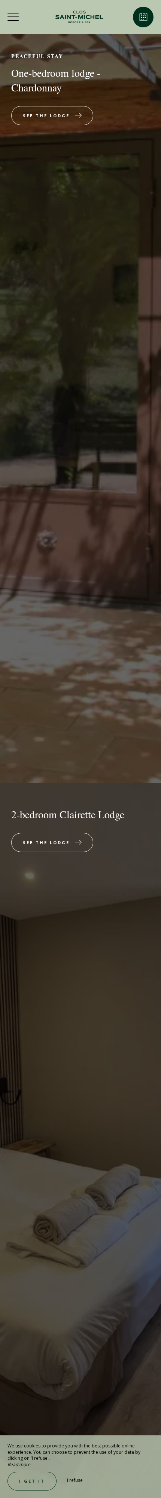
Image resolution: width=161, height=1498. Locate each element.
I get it (32, 1481)
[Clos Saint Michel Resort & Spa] (80, 17)
